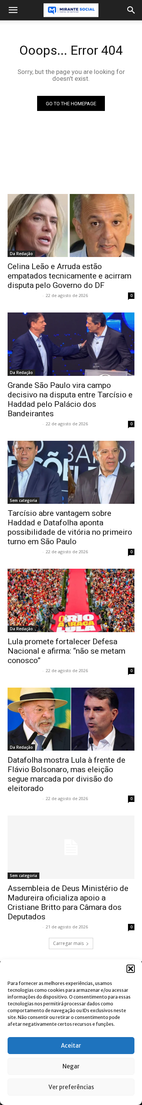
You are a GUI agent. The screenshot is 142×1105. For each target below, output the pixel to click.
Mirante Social (24, 295)
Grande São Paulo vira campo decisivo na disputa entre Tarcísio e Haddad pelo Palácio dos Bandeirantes (70, 399)
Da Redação (21, 253)
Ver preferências (71, 1087)
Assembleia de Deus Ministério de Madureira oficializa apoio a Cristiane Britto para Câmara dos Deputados (68, 902)
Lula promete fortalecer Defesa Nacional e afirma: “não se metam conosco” (66, 651)
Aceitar (71, 1045)
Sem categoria (23, 500)
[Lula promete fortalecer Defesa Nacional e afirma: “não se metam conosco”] (71, 600)
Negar (71, 1066)
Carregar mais (68, 943)
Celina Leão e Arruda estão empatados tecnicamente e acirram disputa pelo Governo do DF (69, 276)
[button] (130, 969)
